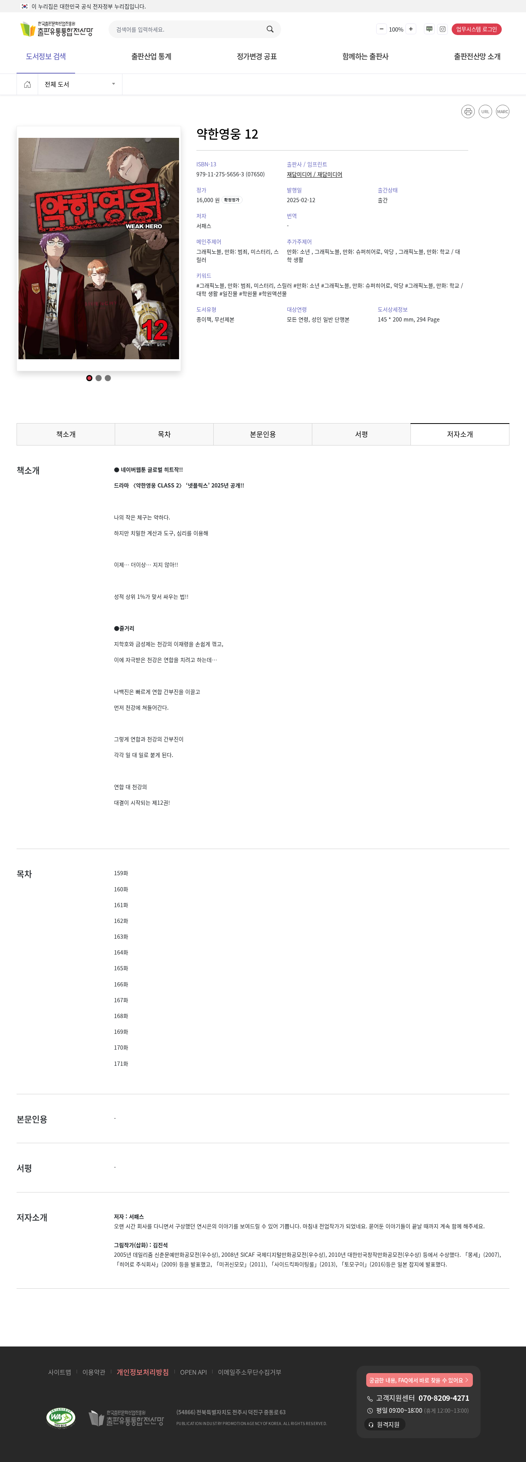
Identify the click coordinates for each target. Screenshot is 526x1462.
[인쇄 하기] (468, 111)
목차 (164, 434)
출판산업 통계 (151, 56)
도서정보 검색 (46, 56)
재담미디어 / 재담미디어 (314, 174)
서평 (361, 434)
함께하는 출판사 (365, 56)
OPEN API (193, 1372)
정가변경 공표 (257, 56)
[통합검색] (272, 29)
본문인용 (263, 434)
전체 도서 (57, 84)
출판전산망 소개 (477, 56)
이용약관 (94, 1372)
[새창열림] (60, 1419)
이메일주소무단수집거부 (249, 1372)
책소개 (66, 434)
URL (485, 111)
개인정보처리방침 (143, 1372)
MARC (502, 111)
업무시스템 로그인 (476, 29)
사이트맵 (59, 1372)
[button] (381, 29)
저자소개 (471, 436)
